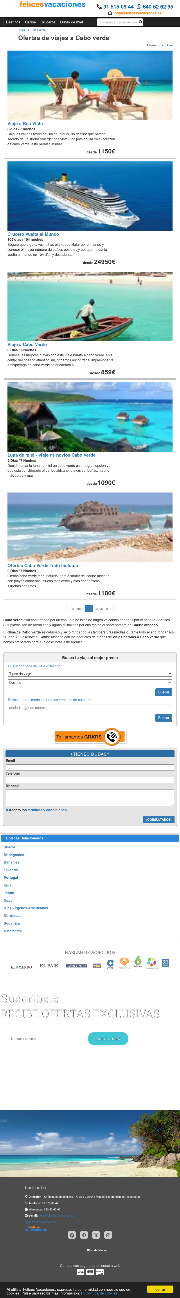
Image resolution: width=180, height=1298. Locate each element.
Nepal (8, 900)
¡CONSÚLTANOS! (159, 819)
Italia (7, 885)
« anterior (76, 608)
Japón (9, 892)
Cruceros (48, 22)
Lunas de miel (71, 22)
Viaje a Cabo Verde (27, 344)
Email (10, 760)
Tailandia (11, 869)
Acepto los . (38, 809)
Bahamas (12, 862)
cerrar (160, 1289)
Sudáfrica (12, 923)
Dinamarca (13, 931)
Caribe (30, 22)
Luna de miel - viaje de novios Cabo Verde (51, 455)
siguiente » (103, 608)
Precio (172, 45)
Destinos (13, 22)
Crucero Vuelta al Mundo (33, 234)
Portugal (11, 877)
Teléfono (13, 773)
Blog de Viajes (97, 1250)
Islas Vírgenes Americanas (26, 908)
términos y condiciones (47, 809)
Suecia (9, 847)
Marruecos (13, 915)
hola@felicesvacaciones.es (138, 13)
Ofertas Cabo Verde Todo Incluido (42, 565)
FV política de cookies (99, 1293)
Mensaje (13, 785)
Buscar (163, 692)
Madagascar (14, 854)
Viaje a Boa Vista (25, 123)
